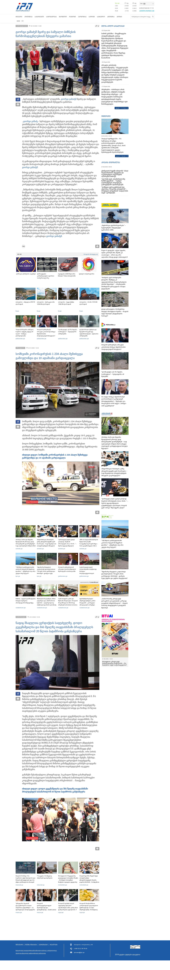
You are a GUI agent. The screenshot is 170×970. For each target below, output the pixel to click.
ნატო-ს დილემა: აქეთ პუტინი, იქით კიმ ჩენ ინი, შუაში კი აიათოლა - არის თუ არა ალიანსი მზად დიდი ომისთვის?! (114, 254)
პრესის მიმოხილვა (110, 162)
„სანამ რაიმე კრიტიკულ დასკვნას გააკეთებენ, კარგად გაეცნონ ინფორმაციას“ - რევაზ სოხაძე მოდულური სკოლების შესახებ (114, 603)
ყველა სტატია (121, 156)
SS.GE (19, 254)
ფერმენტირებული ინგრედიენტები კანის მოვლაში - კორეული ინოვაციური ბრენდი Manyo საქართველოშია (88, 603)
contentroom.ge (21, 607)
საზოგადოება (51, 17)
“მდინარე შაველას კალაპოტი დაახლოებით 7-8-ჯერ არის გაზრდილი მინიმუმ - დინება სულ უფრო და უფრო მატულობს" (46, 572)
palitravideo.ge (20, 338)
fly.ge (17, 311)
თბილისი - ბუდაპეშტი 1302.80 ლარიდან (66, 303)
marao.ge (19, 912)
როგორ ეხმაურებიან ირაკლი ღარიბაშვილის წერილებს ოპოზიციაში (67, 569)
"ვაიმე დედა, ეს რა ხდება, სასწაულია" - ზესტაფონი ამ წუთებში (67, 332)
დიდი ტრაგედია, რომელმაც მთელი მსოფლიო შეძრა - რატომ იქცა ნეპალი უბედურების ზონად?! (114, 312)
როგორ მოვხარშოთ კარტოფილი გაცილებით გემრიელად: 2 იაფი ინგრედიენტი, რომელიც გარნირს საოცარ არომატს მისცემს (88, 909)
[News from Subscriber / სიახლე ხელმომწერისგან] (24, 246)
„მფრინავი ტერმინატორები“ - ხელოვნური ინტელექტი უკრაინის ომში (113, 228)
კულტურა (110, 17)
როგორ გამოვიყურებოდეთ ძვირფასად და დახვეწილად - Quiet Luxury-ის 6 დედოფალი (47, 908)
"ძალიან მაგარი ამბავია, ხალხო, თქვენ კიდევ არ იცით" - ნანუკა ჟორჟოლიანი (25, 333)
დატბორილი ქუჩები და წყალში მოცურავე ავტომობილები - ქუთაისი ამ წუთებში (88, 333)
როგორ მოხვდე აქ (91, 254)
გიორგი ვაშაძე (68, 99)
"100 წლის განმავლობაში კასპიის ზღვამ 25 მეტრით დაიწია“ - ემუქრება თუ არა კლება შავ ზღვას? (25, 570)
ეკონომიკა (82, 17)
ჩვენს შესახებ (31, 945)
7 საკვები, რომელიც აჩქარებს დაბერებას (44, 877)
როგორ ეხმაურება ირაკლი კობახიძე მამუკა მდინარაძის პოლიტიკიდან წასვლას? (46, 333)
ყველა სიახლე (121, 108)
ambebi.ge (19, 548)
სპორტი (92, 17)
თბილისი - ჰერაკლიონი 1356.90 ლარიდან (46, 303)
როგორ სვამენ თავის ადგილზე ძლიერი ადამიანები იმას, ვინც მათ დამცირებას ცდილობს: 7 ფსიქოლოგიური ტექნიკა (68, 908)
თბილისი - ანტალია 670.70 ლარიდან (25, 303)
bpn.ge (117, 3)
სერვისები (43, 945)
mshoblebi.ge (62, 885)
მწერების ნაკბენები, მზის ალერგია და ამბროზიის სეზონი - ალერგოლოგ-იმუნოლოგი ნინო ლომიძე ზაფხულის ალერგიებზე (46, 603)
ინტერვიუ (105, 116)
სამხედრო (101, 17)
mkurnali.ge (19, 885)
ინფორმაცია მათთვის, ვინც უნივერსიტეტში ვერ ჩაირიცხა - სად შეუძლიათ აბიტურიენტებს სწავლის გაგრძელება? (46, 544)
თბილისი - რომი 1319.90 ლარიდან (88, 303)
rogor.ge (60, 912)
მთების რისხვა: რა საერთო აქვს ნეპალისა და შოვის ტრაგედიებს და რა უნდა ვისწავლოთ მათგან (25, 879)
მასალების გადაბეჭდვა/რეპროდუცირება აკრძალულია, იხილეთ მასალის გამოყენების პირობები (36, 952)
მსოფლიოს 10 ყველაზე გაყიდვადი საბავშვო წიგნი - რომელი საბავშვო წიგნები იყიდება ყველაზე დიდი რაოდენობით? (68, 880)
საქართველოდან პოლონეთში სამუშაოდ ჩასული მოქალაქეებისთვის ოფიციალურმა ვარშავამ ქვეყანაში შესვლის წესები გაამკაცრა (89, 573)
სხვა (18, 21)
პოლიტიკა (28, 17)
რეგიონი (72, 17)
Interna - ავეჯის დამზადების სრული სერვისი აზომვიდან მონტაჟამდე (26, 601)
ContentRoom (93, 582)
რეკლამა (53, 945)
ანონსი (119, 17)
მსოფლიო (63, 17)
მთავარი (19, 17)
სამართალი (39, 17)
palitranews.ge (62, 576)
